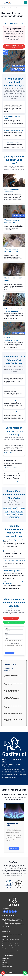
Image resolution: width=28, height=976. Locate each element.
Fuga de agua (5, 958)
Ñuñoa (6, 511)
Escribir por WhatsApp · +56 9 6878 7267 (14, 622)
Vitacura (14, 508)
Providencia (21, 508)
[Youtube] (15, 911)
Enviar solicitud (9, 652)
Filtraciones (5, 962)
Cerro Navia (20, 514)
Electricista (5, 964)
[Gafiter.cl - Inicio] (9, 2)
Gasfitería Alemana (7, 966)
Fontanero (4, 960)
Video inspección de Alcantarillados (11, 945)
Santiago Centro (14, 517)
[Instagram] (7, 911)
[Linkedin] (12, 911)
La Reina (13, 511)
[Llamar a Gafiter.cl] (3, 973)
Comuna (6, 638)
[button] (3, 827)
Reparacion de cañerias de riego (10, 950)
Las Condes (7, 508)
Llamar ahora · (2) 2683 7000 (11, 618)
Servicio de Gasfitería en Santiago (10, 939)
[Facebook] (4, 911)
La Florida (7, 514)
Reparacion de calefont (12, 824)
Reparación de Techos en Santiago (10, 943)
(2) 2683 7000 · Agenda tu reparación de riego (14, 46)
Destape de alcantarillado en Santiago (11, 948)
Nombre (6, 628)
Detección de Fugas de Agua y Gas (11, 941)
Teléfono (6, 633)
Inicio (2, 8)
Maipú (13, 514)
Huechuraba (20, 511)
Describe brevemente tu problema (12, 643)
